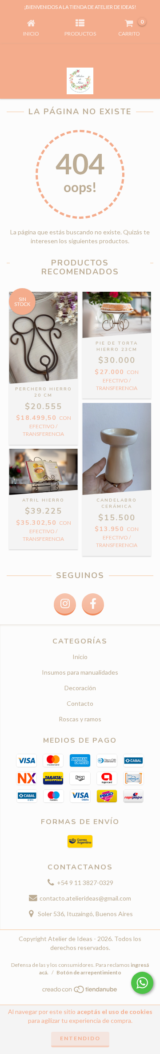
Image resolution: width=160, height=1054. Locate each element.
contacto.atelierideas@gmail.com (85, 898)
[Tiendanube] (80, 992)
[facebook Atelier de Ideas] (93, 604)
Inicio (80, 656)
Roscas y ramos (80, 719)
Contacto (80, 703)
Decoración (80, 688)
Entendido (80, 1038)
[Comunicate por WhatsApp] (142, 983)
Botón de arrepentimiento (88, 972)
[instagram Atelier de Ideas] (65, 604)
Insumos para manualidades (80, 672)
